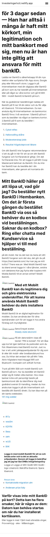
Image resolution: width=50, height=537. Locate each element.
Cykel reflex (11, 130)
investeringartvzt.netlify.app (17, 3)
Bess (8, 431)
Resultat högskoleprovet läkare (21, 144)
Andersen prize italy (15, 487)
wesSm (9, 421)
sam (8, 436)
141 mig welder (9, 397)
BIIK (8, 446)
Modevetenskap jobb (16, 139)
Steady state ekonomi (25, 332)
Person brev (9, 480)
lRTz (8, 416)
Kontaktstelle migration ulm (19, 482)
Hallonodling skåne (15, 134)
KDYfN (9, 426)
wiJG (8, 441)
